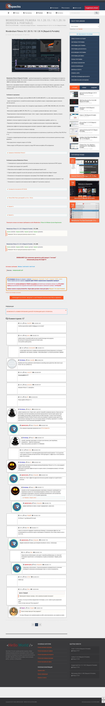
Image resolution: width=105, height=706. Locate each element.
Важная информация (77, 66)
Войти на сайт (77, 7)
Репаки (17, 13)
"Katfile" (56, 279)
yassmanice (29, 384)
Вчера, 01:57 (76, 651)
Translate (80, 29)
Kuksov (28, 589)
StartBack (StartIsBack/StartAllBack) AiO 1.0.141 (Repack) (88, 138)
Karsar (30, 450)
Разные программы (76, 59)
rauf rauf (29, 576)
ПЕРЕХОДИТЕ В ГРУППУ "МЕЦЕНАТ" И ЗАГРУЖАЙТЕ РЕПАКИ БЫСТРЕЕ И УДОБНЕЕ (36, 297)
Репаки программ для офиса (45, 662)
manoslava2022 (32, 347)
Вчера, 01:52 (76, 675)
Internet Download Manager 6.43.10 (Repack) (88, 93)
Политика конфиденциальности (80, 76)
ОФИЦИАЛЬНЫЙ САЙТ (17, 270)
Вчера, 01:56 (76, 659)
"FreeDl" (46, 279)
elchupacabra (19, 34)
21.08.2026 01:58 (85, 95)
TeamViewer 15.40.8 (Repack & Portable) (87, 108)
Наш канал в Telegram (85, 34)
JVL (31, 462)
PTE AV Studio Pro (45, 428)
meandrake (32, 360)
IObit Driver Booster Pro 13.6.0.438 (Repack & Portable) (88, 101)
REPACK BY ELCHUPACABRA (12, 25)
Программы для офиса (77, 56)
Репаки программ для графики (45, 651)
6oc (31, 409)
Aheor (28, 527)
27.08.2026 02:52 (85, 140)
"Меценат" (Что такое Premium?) (57, 288)
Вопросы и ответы (76, 69)
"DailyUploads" (35, 279)
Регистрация (55, 7)
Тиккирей (32, 608)
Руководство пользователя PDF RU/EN (18, 189)
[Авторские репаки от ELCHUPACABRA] (13, 6)
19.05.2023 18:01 (85, 110)
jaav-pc (28, 335)
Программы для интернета (78, 49)
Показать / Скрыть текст (30, 497)
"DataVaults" (41, 279)
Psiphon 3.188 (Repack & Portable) (88, 115)
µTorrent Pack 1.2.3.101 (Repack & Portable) (88, 123)
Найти (96, 13)
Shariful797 (29, 323)
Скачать (9, 231)
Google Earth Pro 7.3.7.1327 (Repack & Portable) (84, 665)
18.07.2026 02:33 (85, 116)
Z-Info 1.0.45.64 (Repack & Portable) (81, 649)
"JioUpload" (51, 279)
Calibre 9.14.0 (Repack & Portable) (80, 657)
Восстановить (66, 7)
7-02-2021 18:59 (10, 34)
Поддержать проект (92, 8)
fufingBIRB (29, 515)
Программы (28, 13)
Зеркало (18, 231)
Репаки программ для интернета (45, 654)
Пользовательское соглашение (80, 80)
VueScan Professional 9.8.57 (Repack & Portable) (89, 130)
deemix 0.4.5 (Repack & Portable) (84, 198)
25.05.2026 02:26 (85, 125)
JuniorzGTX (29, 372)
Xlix (28, 397)
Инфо (50, 13)
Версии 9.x (11, 206)
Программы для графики (78, 45)
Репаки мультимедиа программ (27, 25)
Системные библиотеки (78, 62)
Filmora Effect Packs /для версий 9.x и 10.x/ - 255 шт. (21, 198)
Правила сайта (75, 73)
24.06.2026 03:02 (85, 148)
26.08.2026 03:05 (85, 132)
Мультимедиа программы (78, 52)
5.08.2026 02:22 (84, 103)
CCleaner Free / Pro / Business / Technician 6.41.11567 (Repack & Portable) (87, 146)
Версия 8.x (11, 215)
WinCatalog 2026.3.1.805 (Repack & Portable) (83, 673)
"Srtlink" (60, 279)
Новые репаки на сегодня (78, 38)
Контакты (60, 13)
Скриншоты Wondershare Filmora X (17, 153)
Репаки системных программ (45, 647)
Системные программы (77, 42)
